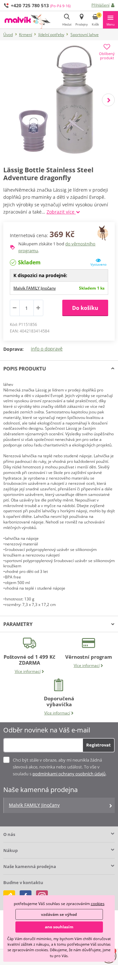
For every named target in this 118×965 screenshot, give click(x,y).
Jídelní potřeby (51, 34)
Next (108, 100)
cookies (98, 903)
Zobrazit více (61, 212)
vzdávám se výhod (59, 914)
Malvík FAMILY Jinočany (34, 288)
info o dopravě (47, 349)
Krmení (25, 34)
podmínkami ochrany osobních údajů (69, 774)
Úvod (8, 34)
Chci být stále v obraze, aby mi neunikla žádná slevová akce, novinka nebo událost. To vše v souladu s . (60, 767)
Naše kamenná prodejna (29, 866)
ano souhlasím (59, 927)
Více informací (28, 671)
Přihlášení (100, 5)
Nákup (10, 850)
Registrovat (98, 745)
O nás (9, 834)
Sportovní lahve (84, 34)
